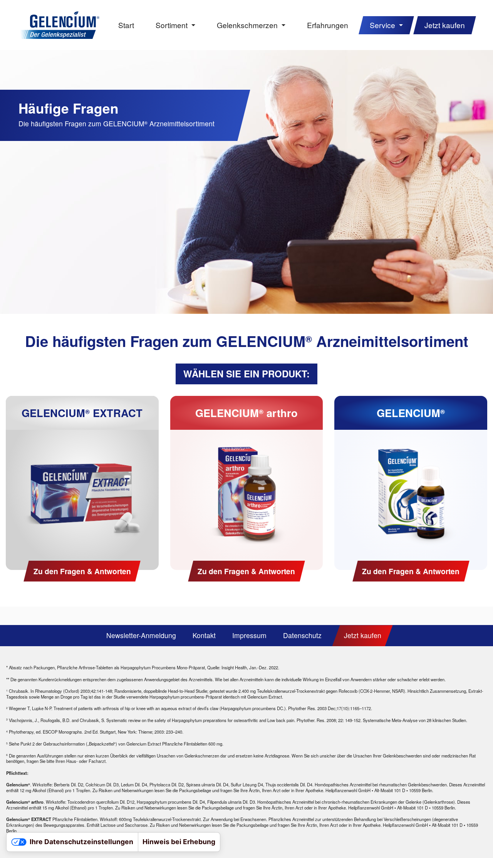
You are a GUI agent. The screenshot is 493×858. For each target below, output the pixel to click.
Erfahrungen (327, 25)
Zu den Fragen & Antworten (82, 571)
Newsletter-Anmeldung (141, 635)
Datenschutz (302, 635)
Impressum (249, 635)
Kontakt (204, 635)
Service (383, 25)
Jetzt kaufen (444, 25)
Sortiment (172, 25)
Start (126, 25)
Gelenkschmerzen (248, 25)
